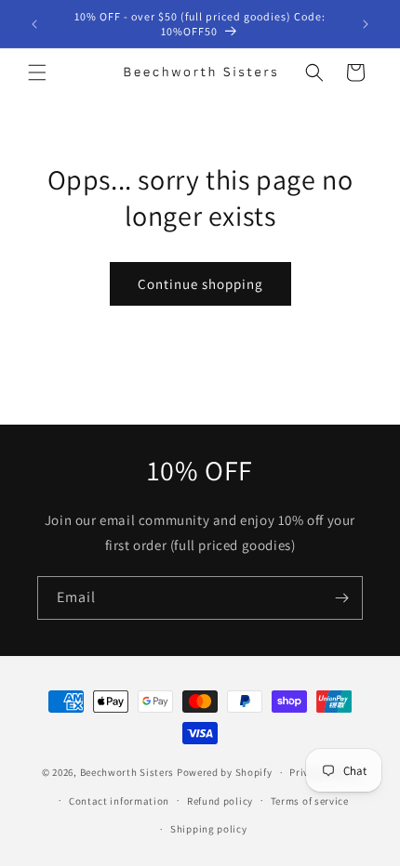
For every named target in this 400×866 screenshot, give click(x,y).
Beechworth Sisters (127, 772)
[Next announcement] (365, 24)
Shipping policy (208, 828)
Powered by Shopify (225, 772)
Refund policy (220, 800)
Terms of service (310, 800)
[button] (37, 72)
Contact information (119, 800)
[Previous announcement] (34, 24)
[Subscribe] (341, 598)
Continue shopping (200, 284)
